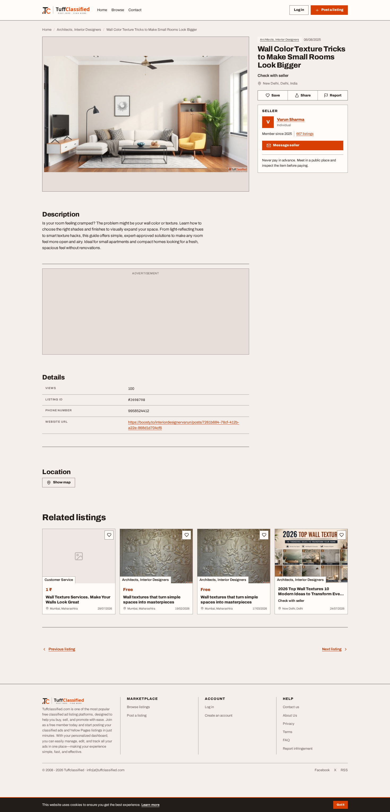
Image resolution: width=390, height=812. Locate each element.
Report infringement (298, 749)
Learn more (150, 805)
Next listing (331, 649)
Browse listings (138, 707)
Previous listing (62, 649)
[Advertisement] (146, 314)
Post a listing (136, 715)
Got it (340, 804)
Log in (299, 10)
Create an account (218, 715)
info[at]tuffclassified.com (105, 770)
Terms (287, 732)
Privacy (288, 724)
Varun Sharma (290, 119)
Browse (117, 10)
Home (102, 10)
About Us (290, 715)
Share (306, 95)
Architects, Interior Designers (279, 39)
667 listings (305, 134)
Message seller (286, 145)
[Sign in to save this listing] (109, 535)
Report (335, 95)
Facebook (322, 770)
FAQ (286, 740)
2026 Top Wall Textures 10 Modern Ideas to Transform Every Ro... (311, 594)
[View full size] (145, 114)
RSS (344, 770)
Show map (62, 482)
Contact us (291, 707)
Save (275, 95)
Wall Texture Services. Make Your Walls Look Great (78, 599)
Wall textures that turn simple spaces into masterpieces (151, 599)
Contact (134, 10)
